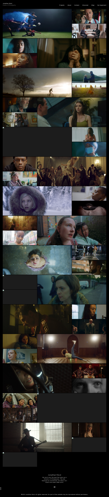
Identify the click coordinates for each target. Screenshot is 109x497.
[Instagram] (54, 487)
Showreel (85, 5)
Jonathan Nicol (54, 475)
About (69, 5)
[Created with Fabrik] (0, 488)
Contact (76, 5)
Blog (92, 5)
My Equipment (101, 5)
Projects (61, 5)
